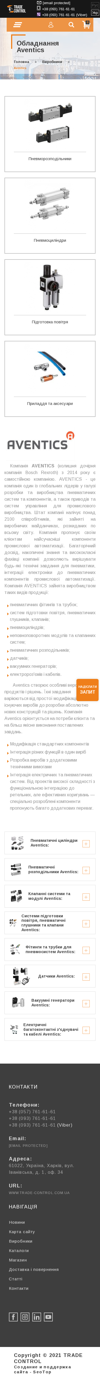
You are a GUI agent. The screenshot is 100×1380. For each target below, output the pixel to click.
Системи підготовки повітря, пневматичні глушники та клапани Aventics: (43, 923)
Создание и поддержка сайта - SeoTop (42, 1369)
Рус (95, 5)
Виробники (52, 62)
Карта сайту (22, 1231)
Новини (17, 1222)
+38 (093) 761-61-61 (58, 9)
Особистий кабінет (51, 25)
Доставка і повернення (34, 1269)
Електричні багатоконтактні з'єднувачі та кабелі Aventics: (50, 1029)
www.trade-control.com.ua (39, 1193)
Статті (16, 1278)
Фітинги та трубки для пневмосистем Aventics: (50, 949)
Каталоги (19, 1250)
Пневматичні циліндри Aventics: (54, 842)
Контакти (19, 1288)
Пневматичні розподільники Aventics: (53, 869)
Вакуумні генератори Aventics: (52, 1002)
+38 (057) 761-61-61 (32, 1111)
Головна (21, 62)
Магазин (18, 1260)
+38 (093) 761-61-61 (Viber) (64, 15)
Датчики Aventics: (56, 976)
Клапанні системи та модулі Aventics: (49, 896)
